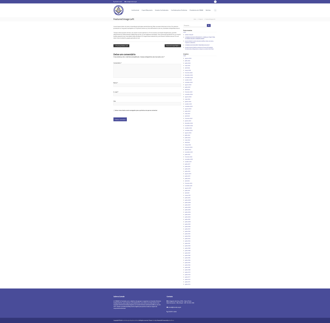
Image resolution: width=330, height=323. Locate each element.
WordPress (171, 320)
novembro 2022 (189, 125)
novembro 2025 (189, 77)
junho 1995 (187, 233)
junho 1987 (187, 253)
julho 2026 (187, 60)
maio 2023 (187, 113)
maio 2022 (187, 140)
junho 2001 (187, 219)
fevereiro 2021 (188, 157)
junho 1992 (187, 241)
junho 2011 (187, 190)
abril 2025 (187, 89)
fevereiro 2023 (188, 118)
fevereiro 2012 (188, 183)
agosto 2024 (188, 96)
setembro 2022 (189, 130)
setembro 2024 (189, 94)
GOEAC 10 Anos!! (189, 34)
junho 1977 (187, 277)
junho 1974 (187, 284)
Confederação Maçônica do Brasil (131, 320)
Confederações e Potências (179, 10)
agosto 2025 (188, 84)
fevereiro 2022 (188, 147)
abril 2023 (187, 116)
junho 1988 (187, 250)
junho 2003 (188, 214)
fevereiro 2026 (188, 72)
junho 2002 (188, 217)
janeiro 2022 (188, 149)
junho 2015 (187, 169)
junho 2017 (187, 164)
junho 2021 (187, 154)
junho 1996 (187, 231)
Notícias (208, 10)
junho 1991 (187, 243)
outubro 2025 (188, 80)
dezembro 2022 (189, 123)
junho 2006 (188, 207)
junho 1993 (187, 238)
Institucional (135, 10)
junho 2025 (187, 87)
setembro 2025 (189, 82)
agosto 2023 (188, 108)
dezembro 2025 (189, 75)
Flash (154, 320)
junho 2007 (188, 205)
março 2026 (188, 70)
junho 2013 (187, 176)
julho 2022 (187, 135)
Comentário (117, 63)
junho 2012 (187, 178)
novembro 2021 (189, 152)
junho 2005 (188, 209)
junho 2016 (187, 166)
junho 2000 (188, 221)
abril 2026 (187, 68)
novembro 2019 (189, 159)
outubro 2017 (188, 161)
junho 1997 (187, 229)
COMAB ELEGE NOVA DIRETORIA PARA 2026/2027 (197, 45)
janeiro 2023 (188, 120)
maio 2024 (187, 99)
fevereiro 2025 (188, 92)
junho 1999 (187, 224)
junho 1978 (187, 274)
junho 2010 (187, 197)
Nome (115, 83)
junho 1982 (187, 265)
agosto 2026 (188, 58)
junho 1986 (187, 255)
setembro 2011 (188, 185)
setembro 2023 (189, 106)
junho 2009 (188, 200)
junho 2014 (187, 171)
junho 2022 (187, 137)
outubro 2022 (188, 128)
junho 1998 (187, 226)
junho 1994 (187, 236)
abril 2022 (187, 142)
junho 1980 (187, 269)
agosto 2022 (188, 132)
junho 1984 (187, 260)
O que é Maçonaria (147, 10)
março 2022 (188, 144)
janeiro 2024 (188, 101)
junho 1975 (187, 281)
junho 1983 (187, 262)
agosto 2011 (188, 188)
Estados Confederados (161, 10)
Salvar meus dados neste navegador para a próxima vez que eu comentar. (136, 110)
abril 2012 (187, 181)
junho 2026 (188, 63)
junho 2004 (188, 212)
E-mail (115, 92)
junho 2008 (188, 202)
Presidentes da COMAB (196, 10)
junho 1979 (187, 272)
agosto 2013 (188, 173)
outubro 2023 (188, 104)
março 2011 (188, 195)
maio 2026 (187, 65)
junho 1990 (187, 245)
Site (114, 101)
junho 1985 (187, 257)
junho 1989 (187, 248)
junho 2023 (187, 111)
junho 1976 (187, 279)
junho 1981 (187, 267)
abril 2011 (187, 193)
